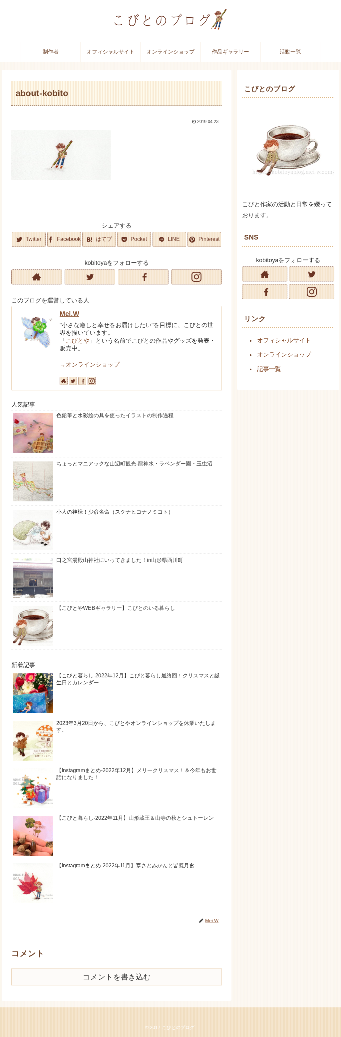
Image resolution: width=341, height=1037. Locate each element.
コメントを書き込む (117, 977)
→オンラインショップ (90, 364)
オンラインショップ (284, 354)
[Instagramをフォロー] (196, 276)
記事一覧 (269, 369)
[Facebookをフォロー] (143, 276)
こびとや (78, 340)
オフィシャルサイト (284, 340)
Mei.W (69, 313)
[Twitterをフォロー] (90, 276)
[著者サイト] (36, 276)
